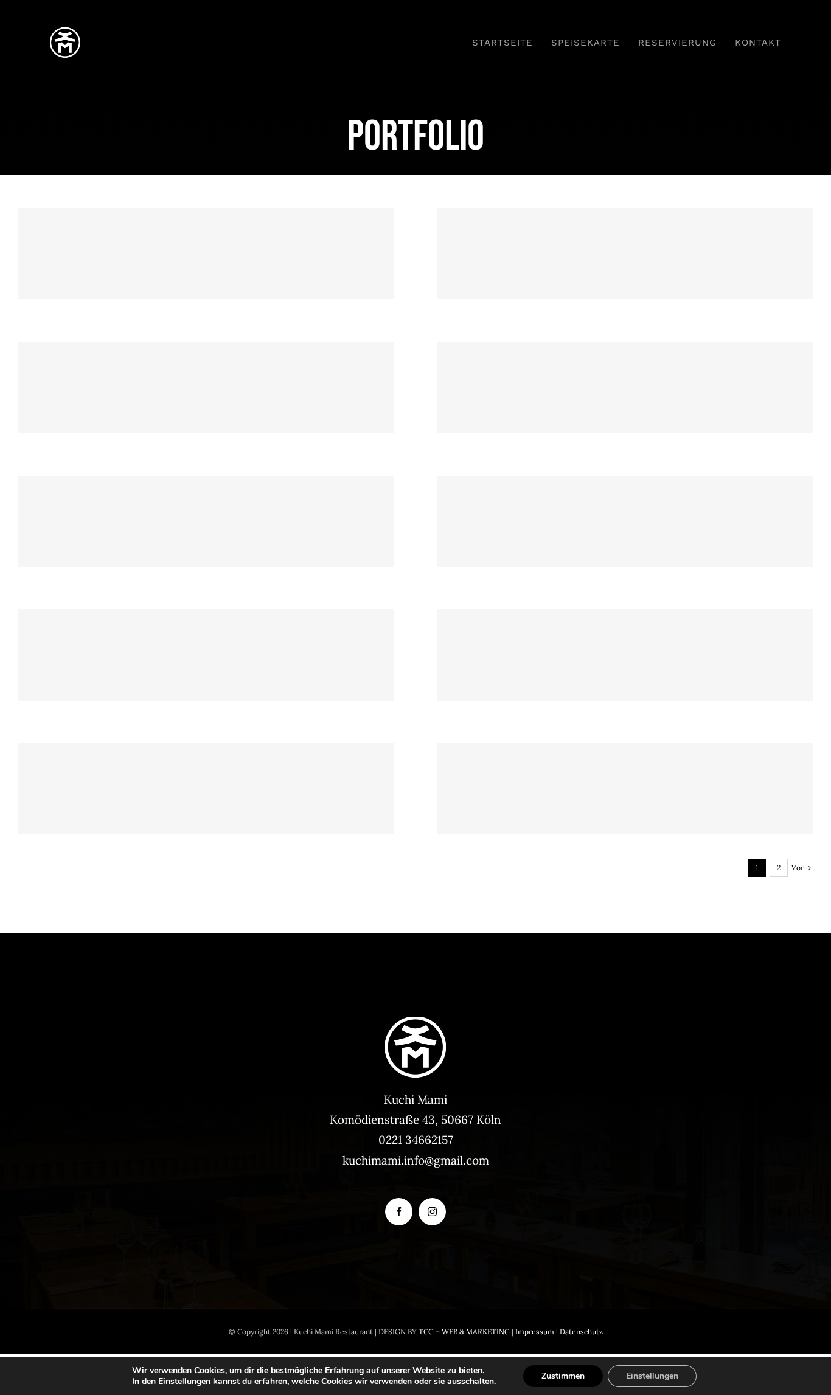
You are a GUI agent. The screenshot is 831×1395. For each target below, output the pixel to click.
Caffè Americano (207, 768)
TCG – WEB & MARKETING (464, 1331)
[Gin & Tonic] (206, 521)
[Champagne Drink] (206, 253)
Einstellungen (184, 1381)
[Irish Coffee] (625, 788)
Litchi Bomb (625, 233)
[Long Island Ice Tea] (625, 387)
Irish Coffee (625, 768)
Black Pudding (207, 634)
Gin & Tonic (207, 500)
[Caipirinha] (206, 387)
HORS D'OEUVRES (206, 677)
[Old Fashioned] (625, 521)
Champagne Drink (207, 233)
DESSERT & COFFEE (625, 677)
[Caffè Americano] (206, 788)
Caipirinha (207, 366)
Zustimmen (563, 1376)
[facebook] (398, 1211)
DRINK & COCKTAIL (206, 276)
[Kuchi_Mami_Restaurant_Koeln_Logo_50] (65, 33)
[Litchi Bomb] (625, 253)
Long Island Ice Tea (625, 366)
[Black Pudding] (206, 655)
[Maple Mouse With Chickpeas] (625, 655)
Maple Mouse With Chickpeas (625, 634)
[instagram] (432, 1211)
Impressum (534, 1331)
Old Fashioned (625, 500)
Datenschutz (581, 1331)
